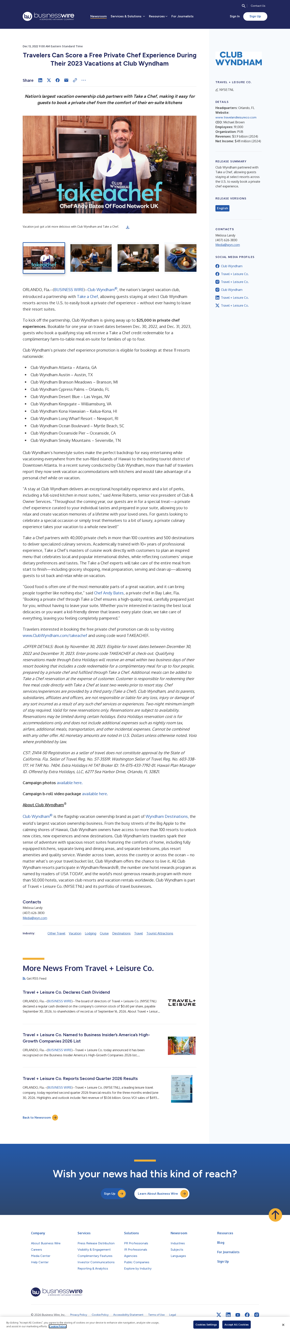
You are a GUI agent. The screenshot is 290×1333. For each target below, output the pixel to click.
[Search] (243, 6)
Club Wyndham (102, 289)
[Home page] (48, 16)
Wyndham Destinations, (167, 816)
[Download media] (127, 227)
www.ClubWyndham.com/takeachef (55, 635)
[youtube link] (237, 1315)
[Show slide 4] (185, 258)
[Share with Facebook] (57, 80)
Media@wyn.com (35, 918)
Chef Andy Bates (109, 592)
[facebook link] (247, 1315)
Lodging (90, 933)
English (222, 208)
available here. (70, 782)
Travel (138, 933)
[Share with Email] (66, 80)
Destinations (121, 933)
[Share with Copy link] (75, 80)
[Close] (283, 1325)
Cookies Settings (206, 1324)
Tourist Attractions (159, 933)
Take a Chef (87, 296)
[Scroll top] (275, 1215)
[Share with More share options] (83, 80)
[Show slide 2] (91, 258)
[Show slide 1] (44, 258)
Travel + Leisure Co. (235, 274)
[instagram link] (256, 1315)
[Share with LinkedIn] (40, 80)
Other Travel (56, 933)
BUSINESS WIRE (69, 289)
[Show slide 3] (138, 258)
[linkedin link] (228, 1315)
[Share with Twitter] (49, 80)
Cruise (104, 933)
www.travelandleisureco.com (235, 117)
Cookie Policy (57, 1326)
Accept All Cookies (237, 1324)
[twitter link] (218, 1315)
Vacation (75, 933)
